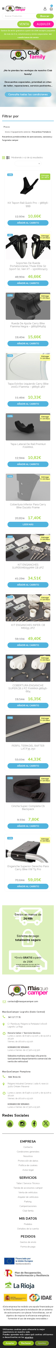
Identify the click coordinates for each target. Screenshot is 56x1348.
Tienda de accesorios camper (28, 1187)
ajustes (29, 1337)
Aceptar (10, 1343)
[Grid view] (3, 157)
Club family (28, 1210)
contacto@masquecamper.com (23, 1001)
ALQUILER (43, 24)
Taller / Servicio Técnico (28, 1183)
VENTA (24, 24)
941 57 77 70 (14, 1017)
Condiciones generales (28, 1151)
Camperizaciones (28, 1206)
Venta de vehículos (28, 1192)
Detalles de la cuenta (28, 1228)
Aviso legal (28, 1170)
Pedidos (28, 1224)
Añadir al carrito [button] (28, 222)
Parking (28, 1201)
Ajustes (42, 1343)
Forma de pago (28, 1246)
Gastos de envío (28, 1242)
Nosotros (28, 1156)
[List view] (8, 157)
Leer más (28, 524)
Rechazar (26, 1343)
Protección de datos (28, 1160)
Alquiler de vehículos (28, 1197)
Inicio (7, 132)
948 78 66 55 (14, 1077)
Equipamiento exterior (20, 132)
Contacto (28, 1147)
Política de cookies (28, 1165)
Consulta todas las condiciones (28, 94)
